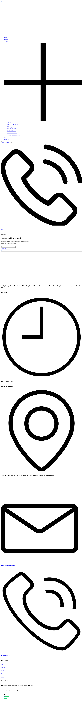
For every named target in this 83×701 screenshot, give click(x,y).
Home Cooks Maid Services (13, 135)
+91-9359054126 (5, 655)
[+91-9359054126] (41, 651)
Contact (2, 677)
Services (2, 670)
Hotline (3, 229)
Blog (5, 137)
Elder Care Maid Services (13, 129)
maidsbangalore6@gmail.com (9, 565)
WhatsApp (6, 696)
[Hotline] (41, 225)
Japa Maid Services (11, 131)
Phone (5, 698)
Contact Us (6, 139)
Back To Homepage (5, 249)
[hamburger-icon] (1, 34)
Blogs (2, 673)
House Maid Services (12, 133)
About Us (6, 39)
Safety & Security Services (13, 122)
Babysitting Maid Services (13, 124)
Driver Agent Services (12, 126)
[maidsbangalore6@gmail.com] (41, 560)
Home (5, 37)
